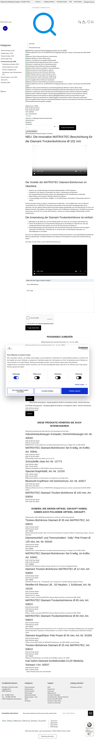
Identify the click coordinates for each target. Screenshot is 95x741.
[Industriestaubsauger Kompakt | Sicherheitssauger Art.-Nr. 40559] (47, 431)
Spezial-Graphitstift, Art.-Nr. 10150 (45, 471)
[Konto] (92, 23)
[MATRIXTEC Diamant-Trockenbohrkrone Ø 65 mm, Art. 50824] (53, 597)
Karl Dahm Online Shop (54, 701)
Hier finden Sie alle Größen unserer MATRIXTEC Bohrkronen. (43, 242)
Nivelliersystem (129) (7, 53)
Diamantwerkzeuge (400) (8, 61)
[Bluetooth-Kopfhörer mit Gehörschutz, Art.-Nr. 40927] (46, 478)
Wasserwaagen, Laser (31, 697)
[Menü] (92, 722)
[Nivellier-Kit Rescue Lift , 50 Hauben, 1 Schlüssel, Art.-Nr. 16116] (54, 582)
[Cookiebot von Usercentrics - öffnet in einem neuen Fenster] (80, 348)
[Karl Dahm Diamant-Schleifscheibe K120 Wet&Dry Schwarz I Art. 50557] (47, 658)
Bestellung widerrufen (47, 736)
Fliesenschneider (30, 691)
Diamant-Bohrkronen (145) (10, 67)
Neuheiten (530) (5, 82)
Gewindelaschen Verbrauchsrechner (58, 697)
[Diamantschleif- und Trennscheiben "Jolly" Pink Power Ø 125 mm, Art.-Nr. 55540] (59, 534)
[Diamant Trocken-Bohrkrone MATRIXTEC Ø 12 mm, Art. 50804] (51, 566)
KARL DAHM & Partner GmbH (61, 731)
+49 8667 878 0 (25, 2)
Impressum (51, 691)
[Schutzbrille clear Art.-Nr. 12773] (39, 458)
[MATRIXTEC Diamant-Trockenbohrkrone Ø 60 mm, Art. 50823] (53, 613)
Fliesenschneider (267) (7, 56)
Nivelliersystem (29, 689)
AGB (49, 687)
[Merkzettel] (88, 23)
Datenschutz (51, 689)
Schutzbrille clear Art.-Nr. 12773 (43, 461)
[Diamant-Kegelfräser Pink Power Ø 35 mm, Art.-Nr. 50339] (59, 631)
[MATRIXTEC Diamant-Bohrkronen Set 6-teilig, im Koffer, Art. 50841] (55, 445)
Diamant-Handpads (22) (9, 69)
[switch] (37, 377)
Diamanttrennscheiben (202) (10, 64)
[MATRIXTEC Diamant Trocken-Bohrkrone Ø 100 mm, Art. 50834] (59, 490)
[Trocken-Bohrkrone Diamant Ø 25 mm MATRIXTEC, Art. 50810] (52, 642)
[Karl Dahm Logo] (5, 22)
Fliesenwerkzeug (29, 687)
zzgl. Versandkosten (31, 114)
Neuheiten (28, 701)
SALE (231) (4, 80)
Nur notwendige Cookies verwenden (20, 391)
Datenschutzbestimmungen (46, 323)
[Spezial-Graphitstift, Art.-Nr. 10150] (44, 468)
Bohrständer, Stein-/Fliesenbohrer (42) (12, 73)
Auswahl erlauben (47, 391)
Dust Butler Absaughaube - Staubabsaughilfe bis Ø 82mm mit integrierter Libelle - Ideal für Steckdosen (58, 405)
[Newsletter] (90, 713)
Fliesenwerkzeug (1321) (8, 50)
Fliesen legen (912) (6, 58)
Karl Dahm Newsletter (54, 695)
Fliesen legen (28, 693)
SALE (26, 699)
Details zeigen (79, 384)
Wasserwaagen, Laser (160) (9, 77)
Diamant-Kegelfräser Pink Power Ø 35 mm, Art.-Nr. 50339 (58, 635)
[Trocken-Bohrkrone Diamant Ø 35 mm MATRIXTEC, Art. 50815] (49, 517)
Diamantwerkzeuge (30, 695)
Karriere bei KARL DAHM (55, 699)
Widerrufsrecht (52, 693)
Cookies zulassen (74, 391)
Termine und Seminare (54, 703)
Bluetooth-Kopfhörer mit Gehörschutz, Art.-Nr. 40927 (55, 481)
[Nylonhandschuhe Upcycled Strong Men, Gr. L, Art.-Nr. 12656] (59, 342)
